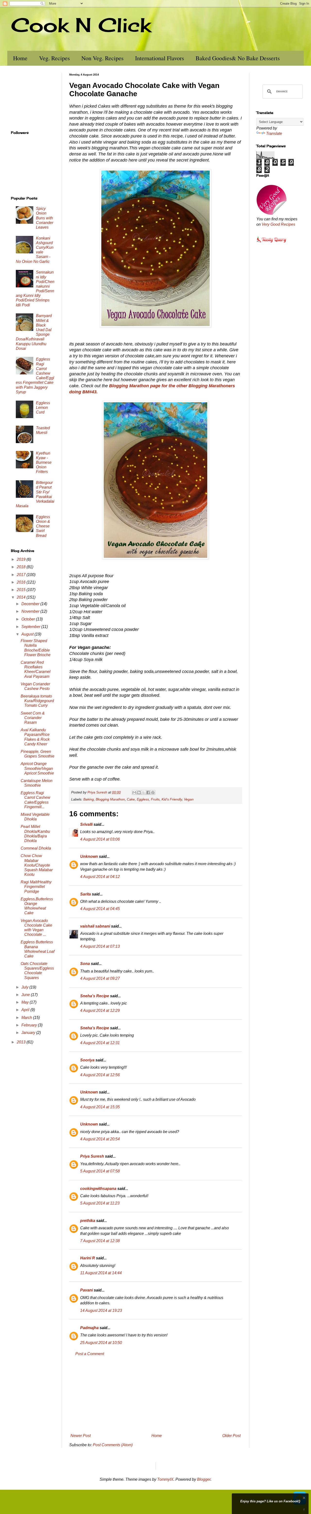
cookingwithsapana (98, 1189)
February (29, 1025)
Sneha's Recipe (94, 996)
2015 (21, 590)
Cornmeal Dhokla (36, 848)
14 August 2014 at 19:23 (101, 1310)
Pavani (86, 1290)
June (26, 995)
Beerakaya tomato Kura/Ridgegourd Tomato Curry (37, 700)
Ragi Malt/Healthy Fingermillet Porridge (36, 886)
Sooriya (87, 1060)
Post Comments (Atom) (113, 1445)
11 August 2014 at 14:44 (101, 1273)
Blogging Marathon (110, 799)
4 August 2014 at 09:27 (100, 978)
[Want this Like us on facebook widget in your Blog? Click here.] (304, 1509)
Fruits (155, 799)
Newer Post (80, 1436)
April (25, 1010)
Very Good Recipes (278, 224)
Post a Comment (89, 1354)
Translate (274, 133)
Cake (131, 799)
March (27, 1017)
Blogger (203, 1479)
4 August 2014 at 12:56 (100, 1075)
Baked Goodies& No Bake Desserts (238, 58)
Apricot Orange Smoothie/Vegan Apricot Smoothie (37, 768)
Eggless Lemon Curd (43, 407)
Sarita (85, 894)
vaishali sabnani (95, 926)
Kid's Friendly (172, 799)
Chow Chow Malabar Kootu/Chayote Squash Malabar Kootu (37, 865)
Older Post (231, 1436)
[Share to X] (143, 792)
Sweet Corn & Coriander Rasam (33, 717)
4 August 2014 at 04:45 (100, 909)
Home (20, 58)
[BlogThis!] (139, 792)
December (30, 604)
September (31, 627)
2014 (21, 597)
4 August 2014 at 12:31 (100, 1043)
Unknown (89, 856)
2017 (21, 575)
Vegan (189, 799)
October (28, 619)
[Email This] (134, 792)
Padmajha (89, 1328)
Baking (88, 799)
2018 (21, 567)
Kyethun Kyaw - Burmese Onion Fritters (44, 462)
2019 (21, 559)
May (25, 1002)
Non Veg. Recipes (102, 58)
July (25, 987)
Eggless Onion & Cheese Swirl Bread (43, 526)
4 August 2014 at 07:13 (100, 946)
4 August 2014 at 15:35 (100, 1107)
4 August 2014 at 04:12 (100, 877)
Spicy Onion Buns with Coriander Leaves (44, 217)
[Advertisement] (155, 1395)
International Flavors (159, 58)
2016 (21, 582)
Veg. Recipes (54, 58)
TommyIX (165, 1479)
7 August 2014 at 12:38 (100, 1241)
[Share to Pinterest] (152, 792)
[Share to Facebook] (148, 792)
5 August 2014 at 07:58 (100, 1171)
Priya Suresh (92, 1156)
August (28, 634)
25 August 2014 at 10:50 (101, 1343)
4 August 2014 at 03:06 (100, 839)
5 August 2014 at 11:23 (100, 1203)
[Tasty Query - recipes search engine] (271, 243)
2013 (21, 1042)
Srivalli (86, 824)
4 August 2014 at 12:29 (100, 1010)
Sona (85, 964)
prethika (87, 1221)
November (30, 611)
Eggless (143, 799)
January (28, 1033)
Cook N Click (81, 25)
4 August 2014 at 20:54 (100, 1139)
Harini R (87, 1258)
